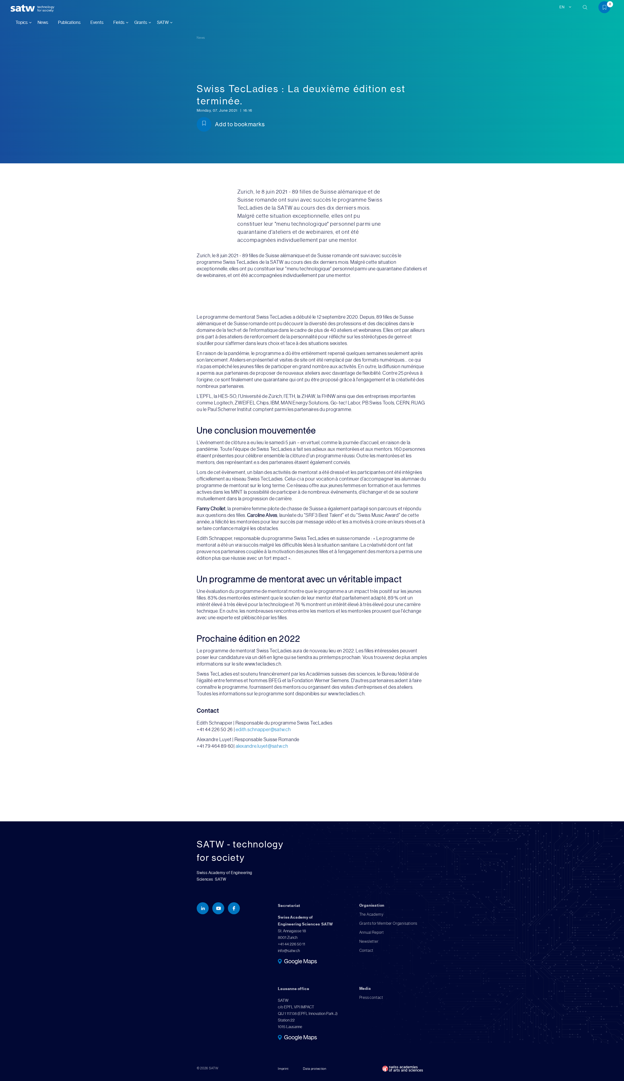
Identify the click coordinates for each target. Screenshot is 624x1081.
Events (97, 22)
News (43, 22)
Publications (69, 22)
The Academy (371, 914)
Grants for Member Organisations (388, 923)
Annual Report (371, 932)
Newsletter (369, 941)
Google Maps (300, 962)
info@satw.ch (289, 950)
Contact (366, 950)
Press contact (371, 997)
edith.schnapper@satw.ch (264, 729)
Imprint (283, 1069)
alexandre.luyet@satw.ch (262, 746)
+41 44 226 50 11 (291, 944)
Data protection (314, 1069)
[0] (606, 8)
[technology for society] (23, 8)
